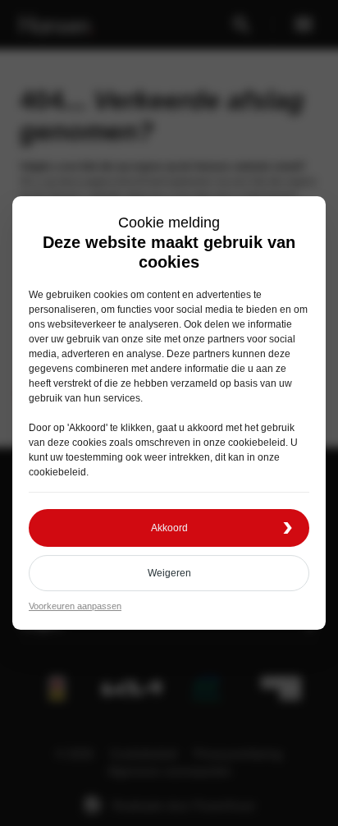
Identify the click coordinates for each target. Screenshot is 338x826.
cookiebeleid (256, 442)
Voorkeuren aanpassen (75, 606)
